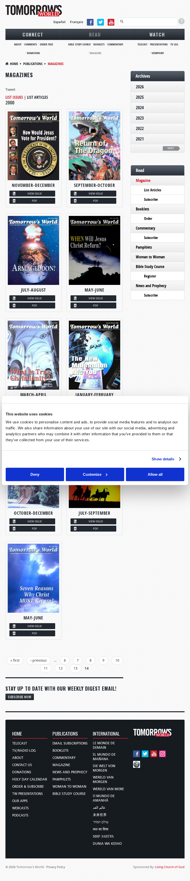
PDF (34, 201)
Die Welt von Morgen (104, 768)
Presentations (159, 44)
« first (15, 660)
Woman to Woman (150, 257)
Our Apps (20, 801)
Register (150, 276)
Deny (34, 474)
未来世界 (100, 815)
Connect (33, 34)
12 (61, 668)
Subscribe (151, 199)
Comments (30, 44)
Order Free (46, 44)
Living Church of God (170, 867)
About (18, 44)
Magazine (95, 53)
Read (95, 34)
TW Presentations (27, 794)
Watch (157, 34)
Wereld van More (108, 789)
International (106, 734)
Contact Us (22, 765)
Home (14, 63)
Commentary (115, 44)
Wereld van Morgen (103, 779)
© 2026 (10, 867)
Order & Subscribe (28, 786)
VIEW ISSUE (34, 193)
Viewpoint (158, 53)
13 (75, 668)
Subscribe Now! (19, 696)
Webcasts (20, 808)
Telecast (142, 44)
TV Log (174, 44)
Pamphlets (144, 247)
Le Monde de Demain (104, 745)
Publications (33, 63)
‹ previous (38, 660)
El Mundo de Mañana (104, 756)
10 (117, 660)
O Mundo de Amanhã (104, 798)
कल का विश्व (100, 829)
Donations (33, 53)
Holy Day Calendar (29, 779)
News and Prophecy (151, 285)
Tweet (10, 89)
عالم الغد (99, 808)
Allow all (155, 474)
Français (76, 22)
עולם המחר (100, 822)
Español (59, 22)
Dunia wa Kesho (107, 844)
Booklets (99, 44)
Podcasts (20, 815)
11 (46, 668)
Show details (163, 459)
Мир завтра (103, 836)
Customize (92, 474)
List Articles (37, 97)
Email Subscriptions (70, 743)
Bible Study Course (79, 44)
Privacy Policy (55, 867)
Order (148, 218)
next (170, 148)
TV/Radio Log (24, 750)
